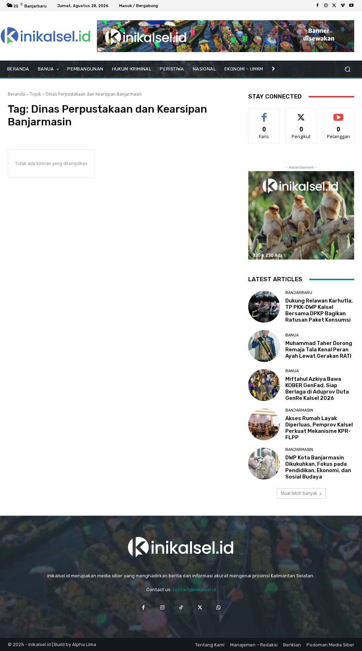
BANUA (292, 335)
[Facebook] (317, 5)
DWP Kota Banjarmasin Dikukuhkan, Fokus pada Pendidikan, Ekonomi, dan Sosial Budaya (318, 467)
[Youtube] (351, 5)
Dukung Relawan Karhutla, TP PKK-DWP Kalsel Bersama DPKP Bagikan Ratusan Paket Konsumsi (319, 310)
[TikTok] (181, 607)
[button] (347, 69)
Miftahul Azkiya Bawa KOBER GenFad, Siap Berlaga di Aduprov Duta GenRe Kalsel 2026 (317, 388)
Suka (264, 113)
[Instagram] (326, 5)
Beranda (16, 94)
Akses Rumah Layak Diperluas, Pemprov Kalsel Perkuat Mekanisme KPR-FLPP (319, 428)
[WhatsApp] (219, 607)
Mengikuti (301, 113)
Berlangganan (340, 113)
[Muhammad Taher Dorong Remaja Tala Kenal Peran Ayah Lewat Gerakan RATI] (264, 346)
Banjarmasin (299, 410)
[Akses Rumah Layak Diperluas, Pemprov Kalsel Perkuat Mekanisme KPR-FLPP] (264, 424)
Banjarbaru (298, 293)
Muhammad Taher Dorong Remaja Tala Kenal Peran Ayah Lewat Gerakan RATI (318, 349)
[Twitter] (334, 5)
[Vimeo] (343, 5)
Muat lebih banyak (299, 493)
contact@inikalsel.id (194, 589)
